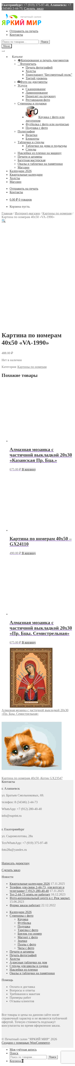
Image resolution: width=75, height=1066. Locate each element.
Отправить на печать (24, 31)
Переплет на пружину (41, 96)
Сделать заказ (33, 8)
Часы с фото (26, 948)
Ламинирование (37, 92)
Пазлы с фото (27, 944)
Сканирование (36, 89)
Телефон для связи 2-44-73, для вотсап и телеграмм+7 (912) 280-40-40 (37, 889)
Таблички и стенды (31, 142)
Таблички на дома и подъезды (46, 145)
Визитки (31, 135)
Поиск (44, 41)
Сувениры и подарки (32, 103)
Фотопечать (28, 64)
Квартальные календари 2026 (30, 883)
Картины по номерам (57, 213)
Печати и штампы (30, 156)
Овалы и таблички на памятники (40, 163)
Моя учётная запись (23, 1049)
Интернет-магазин (27, 213)
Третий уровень (36, 78)
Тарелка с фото (28, 930)
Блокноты (32, 138)
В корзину (29, 469)
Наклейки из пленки (24, 969)
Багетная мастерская (31, 160)
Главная (7, 213)
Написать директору (16, 863)
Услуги (22, 85)
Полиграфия (26, 131)
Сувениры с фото (21, 915)
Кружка (23, 919)
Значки (22, 940)
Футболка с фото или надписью (47, 124)
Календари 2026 (21, 171)
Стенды (31, 149)
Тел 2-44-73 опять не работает (30, 894)
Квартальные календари (26, 174)
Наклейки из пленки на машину (40, 153)
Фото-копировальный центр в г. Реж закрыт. (40, 898)
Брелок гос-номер (30, 933)
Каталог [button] (17, 56)
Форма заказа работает (25, 905)
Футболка (24, 923)
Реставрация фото (38, 100)
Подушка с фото (37, 128)
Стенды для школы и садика (29, 966)
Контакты (16, 34)
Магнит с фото (28, 937)
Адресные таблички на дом (28, 962)
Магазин (23, 167)
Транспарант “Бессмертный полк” (49, 74)
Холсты (31, 71)
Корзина (16, 1061)
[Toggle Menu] (3, 51)
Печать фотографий (39, 67)
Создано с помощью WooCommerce (26, 1042)
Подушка (24, 926)
